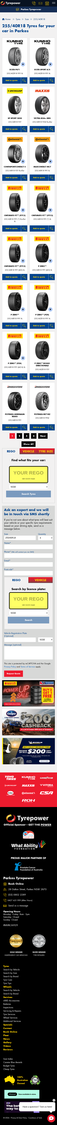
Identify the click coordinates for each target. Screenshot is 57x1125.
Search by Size (10, 973)
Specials (7, 1024)
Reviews (8, 1049)
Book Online (10, 1031)
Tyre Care (7, 980)
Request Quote (13, 673)
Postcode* (8, 569)
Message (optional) (12, 644)
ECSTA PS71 (15, 70)
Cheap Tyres (8, 1069)
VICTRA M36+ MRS (42, 118)
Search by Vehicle (11, 969)
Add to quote (11, 80)
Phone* (19, 551)
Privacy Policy (10, 666)
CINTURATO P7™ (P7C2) (15, 215)
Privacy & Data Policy (19, 1118)
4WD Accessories (11, 1000)
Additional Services (12, 1021)
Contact (7, 1028)
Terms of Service (28, 666)
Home (7, 19)
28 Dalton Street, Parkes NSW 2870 (27, 889)
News (6, 1038)
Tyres (6, 966)
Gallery (7, 1042)
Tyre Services (9, 1014)
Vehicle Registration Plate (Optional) (15, 634)
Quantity (42, 534)
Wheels (7, 986)
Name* (7, 543)
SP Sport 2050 (15, 118)
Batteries (7, 1004)
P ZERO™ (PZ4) (42, 315)
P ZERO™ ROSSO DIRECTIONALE (42, 364)
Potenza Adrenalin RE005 (15, 415)
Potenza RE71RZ (42, 414)
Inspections (8, 1007)
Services (7, 997)
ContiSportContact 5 (15, 167)
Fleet (6, 1035)
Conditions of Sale (35, 1118)
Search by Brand (10, 976)
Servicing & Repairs (12, 1011)
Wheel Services (10, 1017)
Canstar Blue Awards (12, 1062)
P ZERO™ (42, 266)
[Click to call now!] (33, 3)
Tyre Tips (7, 983)
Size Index (8, 1059)
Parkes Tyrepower (30, 9)
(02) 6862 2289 (17, 894)
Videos (7, 1046)
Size (6, 534)
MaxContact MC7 (42, 167)
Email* (7, 560)
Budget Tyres (9, 1065)
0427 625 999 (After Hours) (20, 900)
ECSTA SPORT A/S (42, 70)
